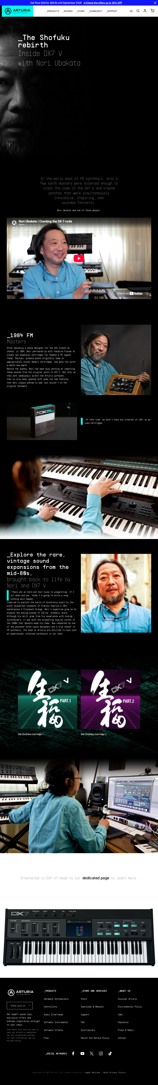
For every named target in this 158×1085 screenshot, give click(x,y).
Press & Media (125, 1030)
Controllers (50, 1006)
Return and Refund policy (95, 1038)
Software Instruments (56, 1022)
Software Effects (53, 1030)
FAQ (82, 1022)
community (95, 11)
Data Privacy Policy (114, 1072)
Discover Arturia (127, 998)
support (112, 11)
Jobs (120, 1014)
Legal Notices (92, 1072)
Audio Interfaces (53, 1014)
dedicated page (95, 878)
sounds (68, 11)
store (80, 11)
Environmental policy (130, 1006)
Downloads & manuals (92, 1006)
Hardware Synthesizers (56, 998)
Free (46, 1038)
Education (123, 1022)
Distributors (88, 1030)
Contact (122, 1038)
